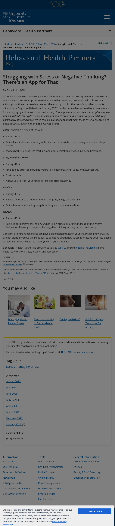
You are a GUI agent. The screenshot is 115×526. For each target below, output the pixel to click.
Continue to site (94, 511)
